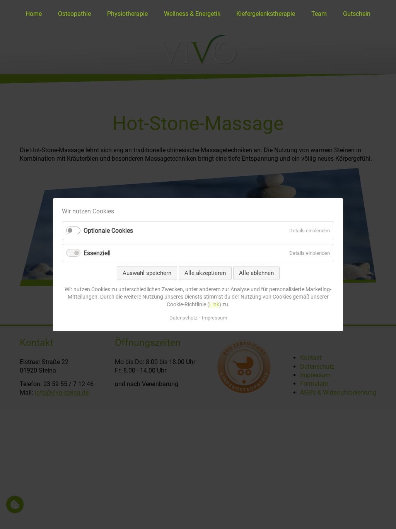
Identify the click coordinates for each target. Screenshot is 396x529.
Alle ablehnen (256, 272)
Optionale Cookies (108, 230)
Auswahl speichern (147, 272)
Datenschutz (183, 317)
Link (214, 304)
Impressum (214, 317)
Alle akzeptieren (205, 272)
